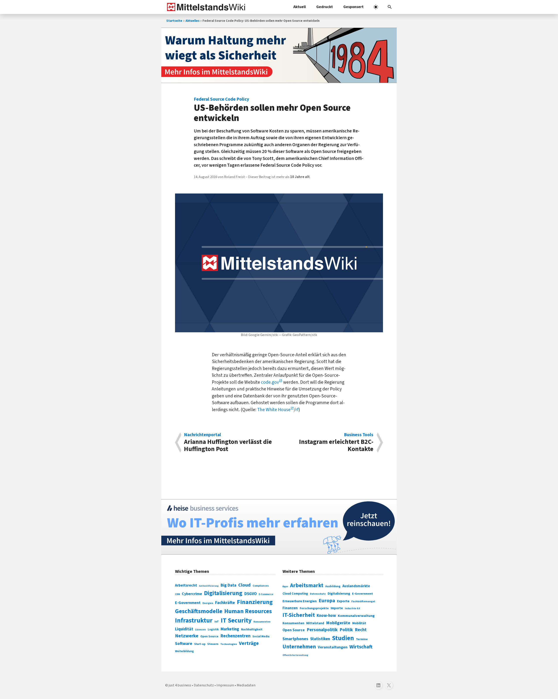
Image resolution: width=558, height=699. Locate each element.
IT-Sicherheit (298, 615)
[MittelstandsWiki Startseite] (205, 7)
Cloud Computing (295, 593)
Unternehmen (299, 647)
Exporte (343, 601)
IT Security (236, 620)
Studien (343, 638)
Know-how (326, 615)
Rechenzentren (235, 636)
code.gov (270, 382)
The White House (274, 409)
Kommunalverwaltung (356, 615)
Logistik (213, 629)
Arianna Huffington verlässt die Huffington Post (228, 443)
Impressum (225, 685)
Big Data (228, 585)
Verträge (249, 643)
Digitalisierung (223, 593)
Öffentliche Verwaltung (295, 655)
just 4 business (180, 685)
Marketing (230, 629)
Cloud (244, 585)
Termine (362, 639)
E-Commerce (266, 594)
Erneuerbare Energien (299, 601)
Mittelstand (315, 623)
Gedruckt (324, 7)
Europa (327, 600)
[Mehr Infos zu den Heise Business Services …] (279, 526)
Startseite (174, 21)
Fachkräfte (225, 603)
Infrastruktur (194, 620)
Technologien (228, 644)
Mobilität (359, 623)
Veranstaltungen (332, 647)
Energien (207, 603)
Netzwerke (186, 636)
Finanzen (290, 608)
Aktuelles (192, 21)
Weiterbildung (184, 651)
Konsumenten (261, 622)
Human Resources (248, 611)
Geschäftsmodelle (198, 611)
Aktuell (299, 7)
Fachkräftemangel (363, 601)
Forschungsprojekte (314, 608)
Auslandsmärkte (356, 586)
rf (297, 409)
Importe (337, 608)
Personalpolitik (322, 630)
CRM (177, 594)
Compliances (261, 586)
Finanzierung (255, 602)
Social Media (260, 636)
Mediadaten (246, 685)
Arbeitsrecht (186, 585)
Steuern (212, 644)
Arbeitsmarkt (306, 585)
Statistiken (320, 639)
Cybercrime (192, 594)
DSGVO (250, 594)
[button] (390, 7)
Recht (361, 630)
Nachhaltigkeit (251, 629)
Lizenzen (200, 629)
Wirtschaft (361, 646)
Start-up (199, 644)
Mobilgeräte (338, 623)
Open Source (209, 636)
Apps (285, 586)
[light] (376, 7)
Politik (346, 630)
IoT (216, 622)
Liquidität (184, 629)
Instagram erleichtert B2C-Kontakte (336, 443)
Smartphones (295, 639)
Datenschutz (318, 594)
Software (183, 644)
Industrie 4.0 (352, 608)
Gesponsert (353, 7)
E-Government (188, 603)
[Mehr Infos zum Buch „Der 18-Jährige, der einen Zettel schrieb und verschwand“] (279, 55)
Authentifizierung (209, 585)
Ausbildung (332, 586)
